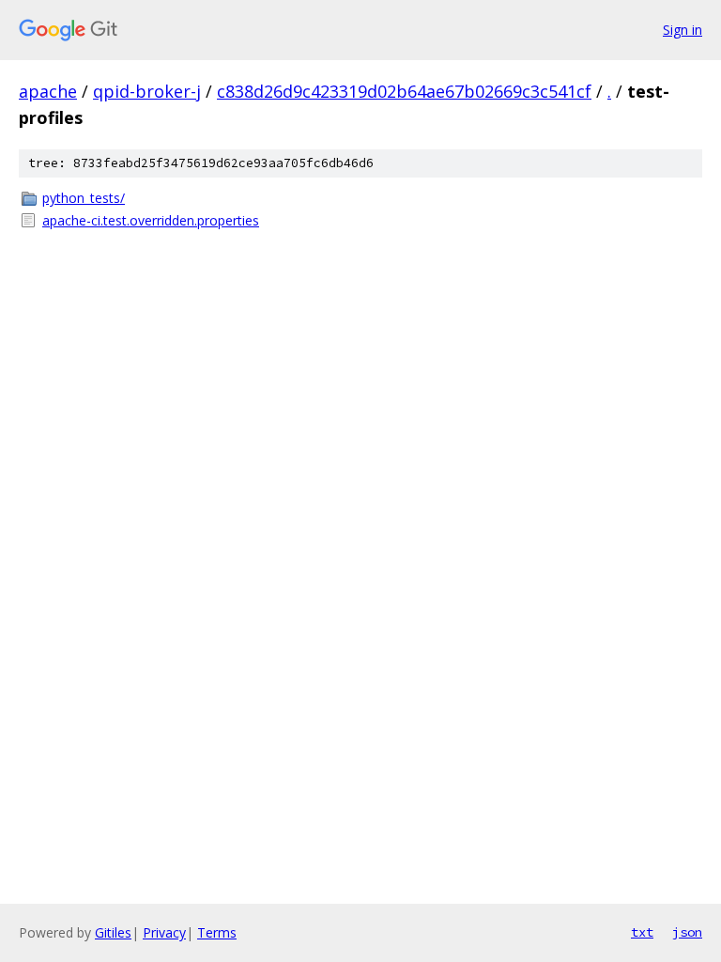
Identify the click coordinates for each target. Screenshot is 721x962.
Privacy (164, 932)
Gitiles (113, 932)
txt (642, 931)
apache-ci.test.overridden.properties (150, 220)
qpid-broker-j (147, 91)
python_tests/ (83, 198)
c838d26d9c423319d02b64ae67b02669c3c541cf (404, 91)
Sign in (682, 30)
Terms (217, 932)
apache (48, 91)
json (687, 931)
